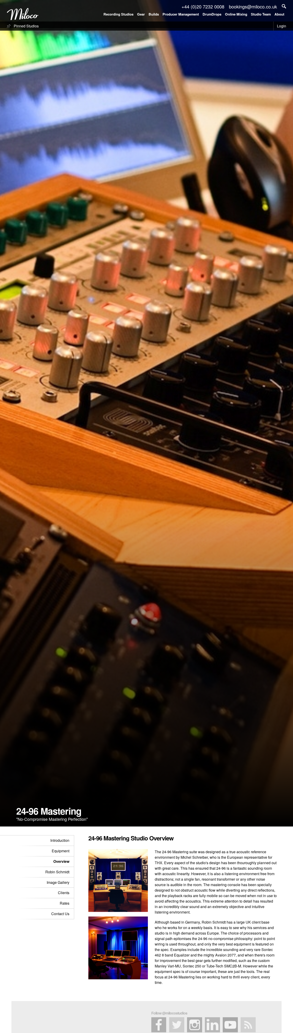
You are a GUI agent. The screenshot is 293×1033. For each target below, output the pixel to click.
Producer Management (181, 14)
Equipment (60, 850)
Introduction (59, 840)
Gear (141, 14)
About (279, 14)
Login (281, 26)
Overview (61, 861)
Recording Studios (118, 14)
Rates (64, 903)
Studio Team (261, 14)
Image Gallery (58, 882)
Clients (63, 892)
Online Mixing (236, 14)
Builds (154, 14)
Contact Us (60, 913)
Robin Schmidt (57, 871)
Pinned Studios (26, 26)
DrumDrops (212, 14)
